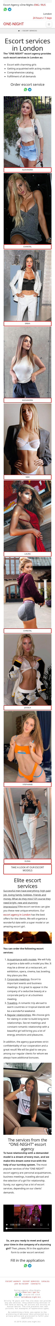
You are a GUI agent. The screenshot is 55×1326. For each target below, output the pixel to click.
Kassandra (27, 400)
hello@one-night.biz (31, 1297)
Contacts (35, 1284)
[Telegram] (20, 1294)
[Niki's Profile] (27, 439)
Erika (27, 323)
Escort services (31, 1281)
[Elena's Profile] (27, 823)
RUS (43, 4)
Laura (27, 554)
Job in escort (22, 1284)
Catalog (45, 1281)
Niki (27, 477)
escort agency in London (17, 914)
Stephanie (28, 784)
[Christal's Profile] (27, 592)
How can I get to (31, 1292)
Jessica (27, 707)
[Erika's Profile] (27, 285)
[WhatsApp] (16, 1294)
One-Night (13, 24)
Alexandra (27, 169)
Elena (27, 861)
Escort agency (13, 1281)
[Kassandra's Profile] (27, 362)
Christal (27, 630)
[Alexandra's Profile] (27, 131)
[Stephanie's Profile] (27, 746)
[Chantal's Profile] (27, 208)
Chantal (27, 246)
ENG (36, 4)
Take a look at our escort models (27, 869)
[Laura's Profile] (27, 516)
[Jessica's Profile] (27, 669)
